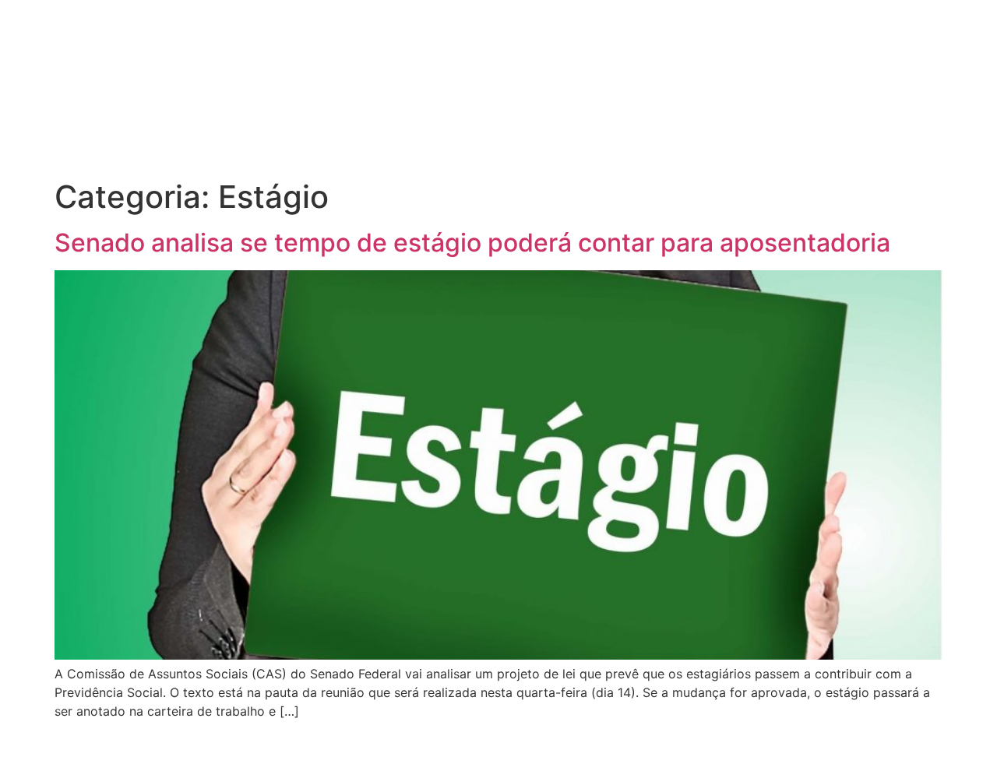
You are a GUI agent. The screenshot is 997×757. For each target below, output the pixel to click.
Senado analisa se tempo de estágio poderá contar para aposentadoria (472, 242)
